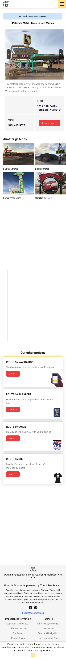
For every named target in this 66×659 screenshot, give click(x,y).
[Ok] (62, 650)
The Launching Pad (48, 638)
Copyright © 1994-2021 (18, 623)
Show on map (48, 123)
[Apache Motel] (9, 54)
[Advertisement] (33, 237)
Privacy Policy (18, 638)
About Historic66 (18, 628)
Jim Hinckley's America (48, 623)
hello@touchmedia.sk (33, 613)
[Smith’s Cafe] (61, 54)
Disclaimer (18, 633)
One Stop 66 (48, 628)
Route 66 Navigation (48, 633)
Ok (33, 655)
